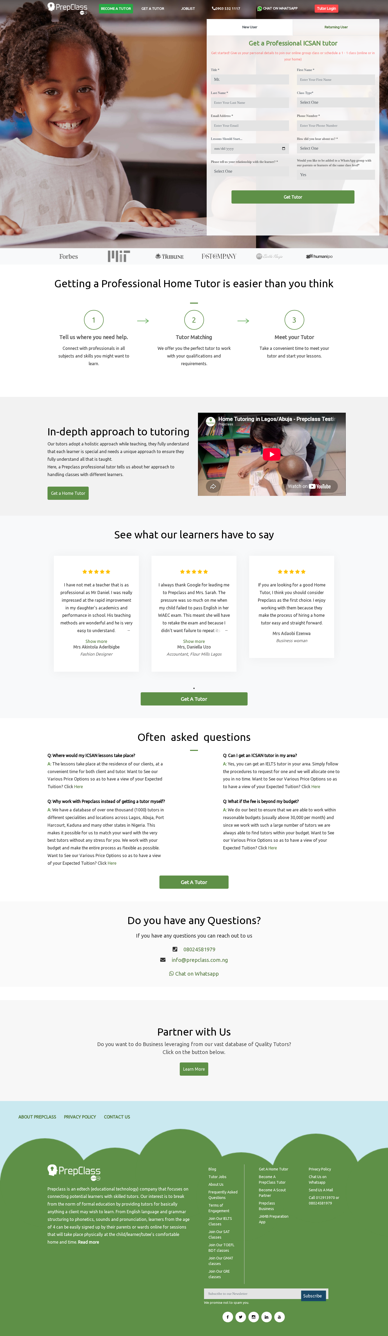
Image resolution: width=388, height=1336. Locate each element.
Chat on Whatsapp (196, 974)
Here (78, 786)
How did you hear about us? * (317, 139)
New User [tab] (249, 27)
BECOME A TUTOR (116, 9)
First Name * (305, 70)
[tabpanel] (96, 613)
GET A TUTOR (152, 9)
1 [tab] (194, 688)
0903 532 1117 (227, 9)
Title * (215, 70)
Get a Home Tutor (68, 493)
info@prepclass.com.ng (200, 960)
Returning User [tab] (336, 27)
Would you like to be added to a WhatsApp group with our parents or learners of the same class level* (334, 163)
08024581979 (199, 949)
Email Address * (222, 116)
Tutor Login (326, 8)
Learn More (194, 1069)
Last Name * (219, 93)
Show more (96, 641)
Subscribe (312, 1295)
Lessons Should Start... (226, 139)
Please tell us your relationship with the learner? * (244, 162)
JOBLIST (188, 9)
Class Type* (305, 93)
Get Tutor (293, 197)
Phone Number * (308, 116)
